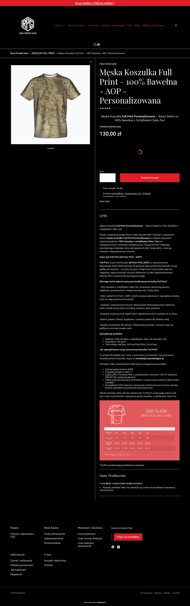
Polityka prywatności (21, 565)
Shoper (20, 593)
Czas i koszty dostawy (90, 538)
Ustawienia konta (53, 538)
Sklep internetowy (94, 602)
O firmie (48, 565)
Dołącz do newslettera (128, 537)
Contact (176, 593)
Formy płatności (87, 533)
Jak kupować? (18, 569)
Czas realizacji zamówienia (86, 544)
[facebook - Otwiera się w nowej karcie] (113, 547)
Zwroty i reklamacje (21, 560)
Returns (158, 593)
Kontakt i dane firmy (55, 560)
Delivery (167, 593)
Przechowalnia (52, 543)
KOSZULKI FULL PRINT (43, 53)
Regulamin (16, 574)
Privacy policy (146, 593)
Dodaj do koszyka (150, 177)
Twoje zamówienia (54, 533)
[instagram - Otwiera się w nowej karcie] (118, 547)
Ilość (102, 171)
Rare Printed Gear (19, 53)
